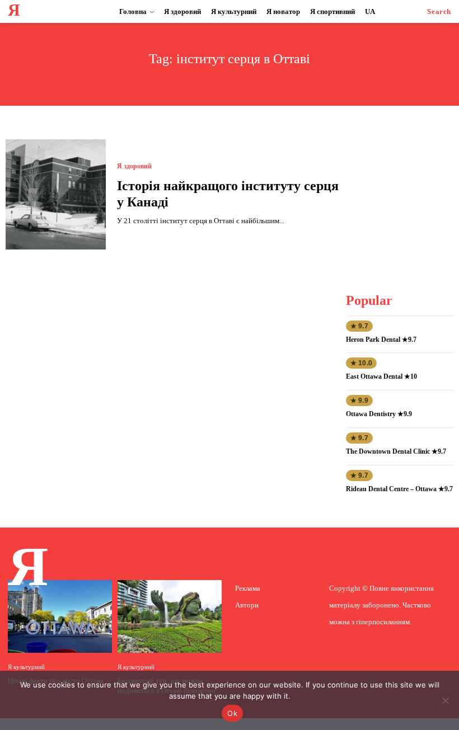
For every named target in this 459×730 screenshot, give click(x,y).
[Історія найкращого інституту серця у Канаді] (56, 194)
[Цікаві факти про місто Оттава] (60, 616)
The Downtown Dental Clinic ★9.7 (396, 451)
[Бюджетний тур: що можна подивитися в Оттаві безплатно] (170, 616)
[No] (445, 700)
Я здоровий (134, 166)
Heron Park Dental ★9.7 (381, 339)
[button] (439, 11)
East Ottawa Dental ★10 (381, 376)
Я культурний (26, 667)
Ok (232, 713)
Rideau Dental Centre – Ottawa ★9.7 (399, 489)
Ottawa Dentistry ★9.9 (379, 414)
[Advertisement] (402, 195)
